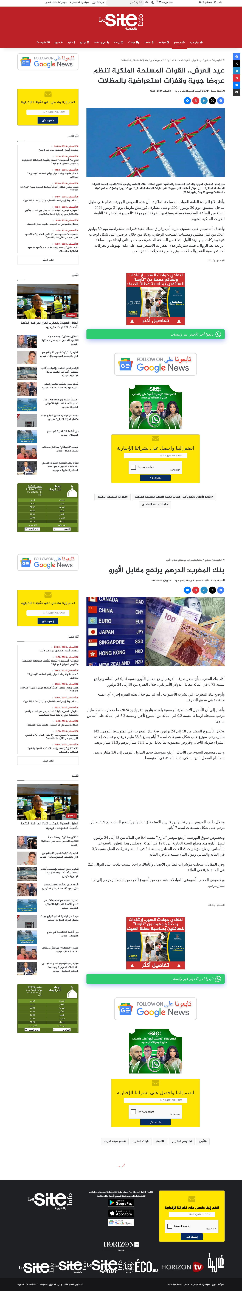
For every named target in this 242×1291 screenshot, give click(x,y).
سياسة (162, 43)
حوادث (132, 43)
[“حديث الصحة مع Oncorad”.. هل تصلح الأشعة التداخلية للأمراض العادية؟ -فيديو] (27, 404)
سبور (58, 43)
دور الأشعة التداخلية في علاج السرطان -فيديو (62, 433)
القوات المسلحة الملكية (111, 497)
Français (42, 43)
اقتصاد (148, 43)
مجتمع (178, 43)
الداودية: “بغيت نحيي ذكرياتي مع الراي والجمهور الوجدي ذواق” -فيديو (59, 354)
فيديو (83, 43)
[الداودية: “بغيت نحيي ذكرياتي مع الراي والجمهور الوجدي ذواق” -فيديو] (27, 357)
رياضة (117, 43)
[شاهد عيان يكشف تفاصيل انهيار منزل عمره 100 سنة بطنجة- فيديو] (27, 389)
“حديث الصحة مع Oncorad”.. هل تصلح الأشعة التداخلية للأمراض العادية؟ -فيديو (61, 403)
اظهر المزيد (48, 260)
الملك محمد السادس (154, 504)
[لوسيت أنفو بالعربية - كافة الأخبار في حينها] (121, 22)
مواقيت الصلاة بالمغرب (178, 1285)
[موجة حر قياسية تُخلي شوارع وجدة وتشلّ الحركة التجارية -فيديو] (27, 420)
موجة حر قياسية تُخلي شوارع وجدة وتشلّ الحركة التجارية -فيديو (59, 417)
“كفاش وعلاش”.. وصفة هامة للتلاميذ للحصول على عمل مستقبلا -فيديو (59, 340)
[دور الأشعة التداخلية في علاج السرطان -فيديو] (27, 436)
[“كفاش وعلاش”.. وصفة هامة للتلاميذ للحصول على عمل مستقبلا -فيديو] (27, 341)
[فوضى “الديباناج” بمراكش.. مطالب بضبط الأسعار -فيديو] (27, 452)
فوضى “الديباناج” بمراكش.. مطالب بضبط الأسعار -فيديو (60, 449)
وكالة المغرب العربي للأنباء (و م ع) (190, 91)
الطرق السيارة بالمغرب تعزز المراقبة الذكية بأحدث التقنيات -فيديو (49, 325)
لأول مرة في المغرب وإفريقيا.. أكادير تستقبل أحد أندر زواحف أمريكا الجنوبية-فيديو (59, 372)
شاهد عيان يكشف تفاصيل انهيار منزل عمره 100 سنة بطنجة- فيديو (60, 386)
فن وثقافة (100, 43)
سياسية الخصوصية (200, 1285)
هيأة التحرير (218, 1285)
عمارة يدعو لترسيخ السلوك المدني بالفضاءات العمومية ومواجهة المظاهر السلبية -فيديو (60, 466)
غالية (70, 43)
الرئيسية (195, 43)
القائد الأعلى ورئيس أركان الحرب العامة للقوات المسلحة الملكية (173, 497)
